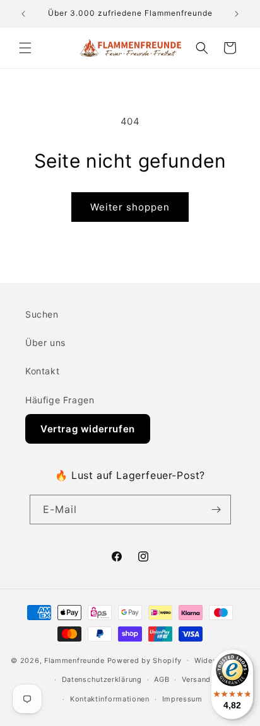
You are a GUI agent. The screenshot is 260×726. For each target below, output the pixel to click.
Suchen (42, 314)
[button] (25, 48)
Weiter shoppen (130, 207)
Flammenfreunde (74, 659)
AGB (161, 679)
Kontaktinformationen (110, 698)
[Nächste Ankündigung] (237, 14)
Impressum (182, 698)
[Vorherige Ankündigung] (23, 14)
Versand (196, 679)
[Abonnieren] (216, 509)
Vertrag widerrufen (87, 429)
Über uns (45, 342)
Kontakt (42, 371)
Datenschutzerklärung (102, 679)
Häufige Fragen (59, 400)
